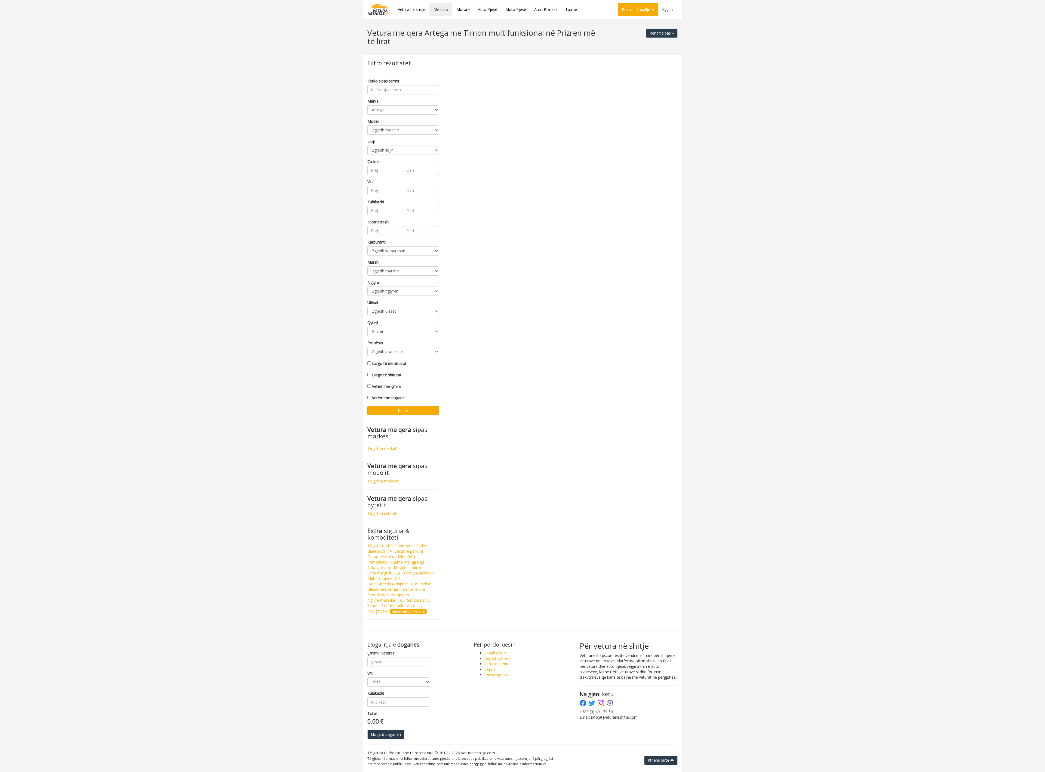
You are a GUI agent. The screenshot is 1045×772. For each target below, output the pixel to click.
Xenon (373, 605)
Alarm (386, 567)
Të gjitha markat (382, 448)
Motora (463, 9)
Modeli (373, 121)
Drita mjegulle (379, 573)
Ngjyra (373, 282)
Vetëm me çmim (386, 386)
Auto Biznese (546, 9)
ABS (389, 545)
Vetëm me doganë (388, 397)
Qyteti (372, 322)
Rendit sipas (661, 33)
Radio (421, 545)
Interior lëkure (413, 589)
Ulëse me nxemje (382, 589)
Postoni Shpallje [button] (636, 9)
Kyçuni (668, 9)
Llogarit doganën (386, 734)
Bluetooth (376, 551)
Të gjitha (375, 545)
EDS (414, 583)
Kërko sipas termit (383, 81)
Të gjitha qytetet (382, 513)
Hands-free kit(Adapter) (387, 583)
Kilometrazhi (378, 221)
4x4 (384, 605)
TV (390, 551)
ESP (398, 573)
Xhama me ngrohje (407, 562)
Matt (371, 578)
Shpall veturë (495, 653)
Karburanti (376, 242)
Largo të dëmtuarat (389, 363)
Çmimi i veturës (381, 653)
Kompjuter (400, 594)
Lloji (371, 141)
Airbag (373, 567)
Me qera (441, 9)
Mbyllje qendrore (408, 567)
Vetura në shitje (411, 9)
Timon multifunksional (408, 611)
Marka (373, 101)
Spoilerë (385, 578)
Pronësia (375, 342)
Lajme (571, 9)
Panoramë (404, 545)
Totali (372, 713)
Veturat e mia (496, 663)
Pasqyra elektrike (419, 573)
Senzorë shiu (418, 600)
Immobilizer (377, 562)
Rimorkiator (377, 594)
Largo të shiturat (386, 374)
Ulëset (373, 302)
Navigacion (377, 611)
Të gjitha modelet (383, 481)
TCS (401, 600)
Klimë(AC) (406, 556)
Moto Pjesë (515, 9)
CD (397, 578)
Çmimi (373, 161)
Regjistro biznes (498, 658)
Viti (370, 181)
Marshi (373, 262)
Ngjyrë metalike (381, 600)
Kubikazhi (375, 201)
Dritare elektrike (381, 556)
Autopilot (415, 605)
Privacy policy (496, 674)
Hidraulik (397, 605)
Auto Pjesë (487, 9)
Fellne (426, 583)
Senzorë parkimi (409, 551)
